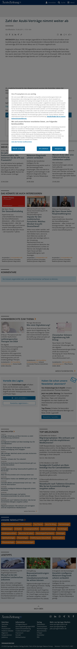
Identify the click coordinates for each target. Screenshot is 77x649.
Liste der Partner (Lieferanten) (21, 142)
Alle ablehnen (43, 149)
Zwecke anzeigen (18, 149)
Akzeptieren (59, 149)
